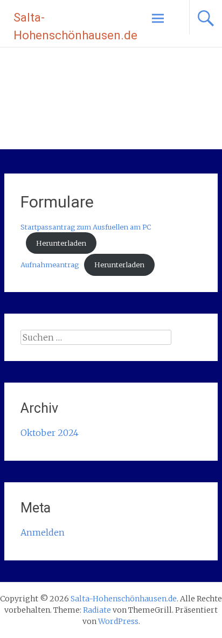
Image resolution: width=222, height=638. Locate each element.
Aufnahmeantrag (49, 264)
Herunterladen (61, 243)
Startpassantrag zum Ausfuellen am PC (85, 227)
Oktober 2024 (49, 432)
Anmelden (42, 532)
